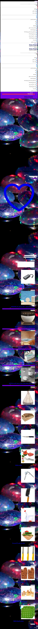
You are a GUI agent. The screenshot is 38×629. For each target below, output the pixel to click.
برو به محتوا (36, 0)
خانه (37, 99)
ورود (37, 43)
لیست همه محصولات (30, 93)
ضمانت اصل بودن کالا (30, 223)
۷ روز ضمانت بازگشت (30, 219)
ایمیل (37, 257)
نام (37, 255)
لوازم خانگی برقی (31, 99)
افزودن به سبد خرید (34, 178)
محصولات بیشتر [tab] (33, 246)
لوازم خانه (35, 99)
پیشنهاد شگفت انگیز (30, 94)
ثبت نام (35, 43)
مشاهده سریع (33, 290)
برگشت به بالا (36, 625)
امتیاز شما (36, 260)
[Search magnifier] (37, 5)
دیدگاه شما (36, 267)
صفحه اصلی (31, 92)
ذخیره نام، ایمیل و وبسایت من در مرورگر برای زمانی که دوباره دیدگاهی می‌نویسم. (26, 258)
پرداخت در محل (31, 221)
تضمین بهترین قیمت (30, 226)
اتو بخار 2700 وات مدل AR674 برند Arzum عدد (32, 175)
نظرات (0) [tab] (33, 245)
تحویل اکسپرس (31, 225)
